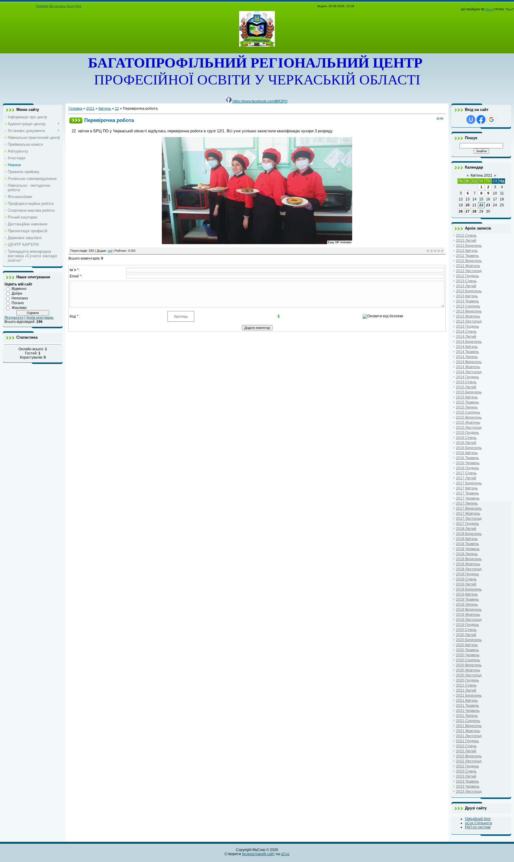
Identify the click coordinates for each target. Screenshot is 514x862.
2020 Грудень (467, 680)
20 (468, 205)
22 (117, 108)
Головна (42, 6)
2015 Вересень (469, 417)
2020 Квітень (467, 645)
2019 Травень (467, 599)
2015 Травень (467, 402)
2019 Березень (469, 589)
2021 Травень (467, 706)
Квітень (104, 108)
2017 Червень (467, 498)
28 (474, 211)
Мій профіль (57, 6)
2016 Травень (467, 458)
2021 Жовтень (468, 731)
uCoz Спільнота (478, 823)
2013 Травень (467, 301)
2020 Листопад (469, 675)
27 (468, 211)
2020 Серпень (468, 660)
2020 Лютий (466, 635)
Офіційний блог (478, 819)
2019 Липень (467, 604)
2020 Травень (467, 650)
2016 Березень (469, 448)
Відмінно (19, 289)
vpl (110, 250)
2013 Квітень (467, 296)
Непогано (20, 298)
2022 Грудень (467, 766)
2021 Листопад (469, 736)
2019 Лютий (466, 584)
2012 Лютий (466, 240)
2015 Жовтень (468, 422)
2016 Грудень (467, 468)
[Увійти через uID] (470, 119)
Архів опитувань (40, 317)
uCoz (285, 854)
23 (488, 205)
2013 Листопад (469, 321)
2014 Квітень (467, 347)
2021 (90, 108)
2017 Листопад (469, 518)
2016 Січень (466, 438)
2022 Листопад (469, 761)
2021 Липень (467, 716)
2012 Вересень (469, 261)
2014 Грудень (467, 377)
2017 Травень (467, 493)
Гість (488, 9)
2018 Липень (467, 554)
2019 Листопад (469, 620)
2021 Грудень (467, 741)
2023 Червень (467, 786)
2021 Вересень (469, 726)
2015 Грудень (467, 433)
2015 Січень (466, 382)
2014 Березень (469, 342)
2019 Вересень (469, 609)
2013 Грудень (467, 326)
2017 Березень (469, 483)
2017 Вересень (469, 508)
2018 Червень (467, 549)
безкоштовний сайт (258, 854)
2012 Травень (467, 256)
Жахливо (19, 308)
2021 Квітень (467, 700)
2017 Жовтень (468, 513)
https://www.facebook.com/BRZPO (259, 101)
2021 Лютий (466, 690)
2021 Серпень (468, 721)
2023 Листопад (469, 791)
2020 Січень (466, 630)
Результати (13, 317)
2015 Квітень (467, 397)
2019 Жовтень (468, 615)
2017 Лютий (466, 478)
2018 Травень (467, 544)
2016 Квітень (467, 453)
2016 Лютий (466, 443)
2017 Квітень (467, 488)
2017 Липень (467, 503)
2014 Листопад (469, 372)
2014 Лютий (466, 337)
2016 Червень (467, 463)
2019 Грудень (467, 625)
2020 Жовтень (468, 670)
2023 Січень (466, 771)
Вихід (70, 6)
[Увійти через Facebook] (481, 119)
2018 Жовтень (468, 564)
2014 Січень (466, 331)
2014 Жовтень (468, 367)
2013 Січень (466, 281)
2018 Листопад (469, 569)
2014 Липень (467, 357)
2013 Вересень (469, 311)
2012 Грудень (467, 276)
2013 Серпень (468, 306)
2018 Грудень (467, 574)
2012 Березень (469, 246)
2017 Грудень (467, 524)
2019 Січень (466, 579)
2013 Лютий (466, 286)
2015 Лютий (466, 387)
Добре (17, 293)
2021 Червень (467, 711)
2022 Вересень (469, 756)
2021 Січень (466, 685)
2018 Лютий (466, 529)
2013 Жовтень (468, 316)
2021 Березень (469, 695)
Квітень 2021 (481, 175)
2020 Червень (467, 655)
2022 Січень (466, 746)
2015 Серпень (468, 412)
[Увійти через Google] (491, 119)
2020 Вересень (469, 665)
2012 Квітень (467, 251)
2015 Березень (469, 392)
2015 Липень (467, 407)
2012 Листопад (469, 271)
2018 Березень (469, 534)
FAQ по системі (478, 827)
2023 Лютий (466, 776)
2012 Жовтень (468, 266)
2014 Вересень (469, 362)
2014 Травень (467, 352)
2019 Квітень (467, 594)
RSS (78, 6)
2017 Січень (466, 473)
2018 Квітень (467, 539)
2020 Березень (469, 640)
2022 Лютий (466, 751)
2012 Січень (466, 235)
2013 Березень (469, 291)
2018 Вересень (469, 559)
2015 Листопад (469, 427)
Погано (18, 303)
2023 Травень (467, 781)
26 (461, 211)
